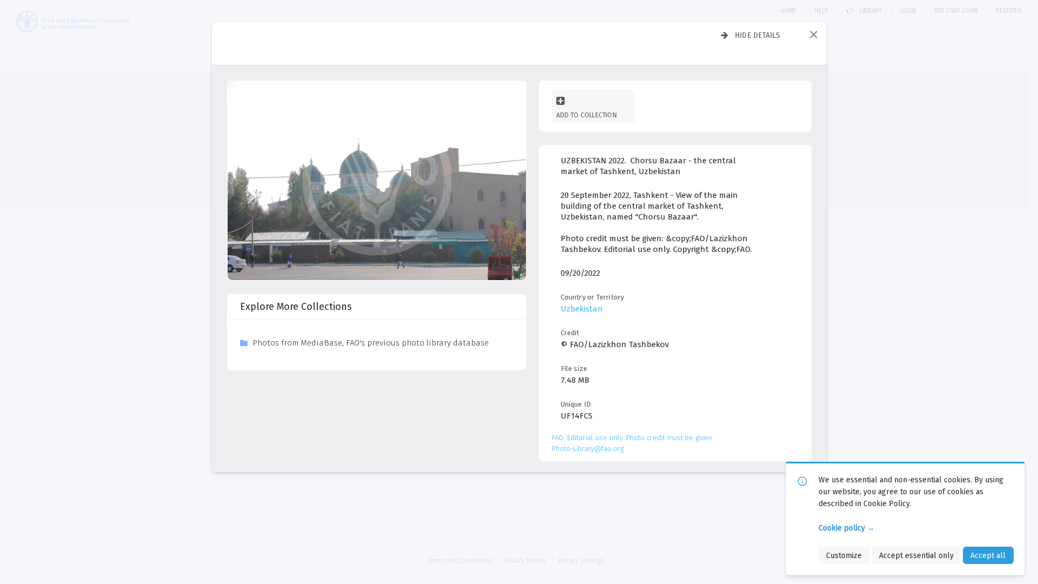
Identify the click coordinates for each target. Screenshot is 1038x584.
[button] (813, 34)
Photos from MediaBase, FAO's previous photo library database (370, 343)
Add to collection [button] (586, 115)
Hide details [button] (758, 35)
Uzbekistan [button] (582, 309)
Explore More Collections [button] (296, 307)
